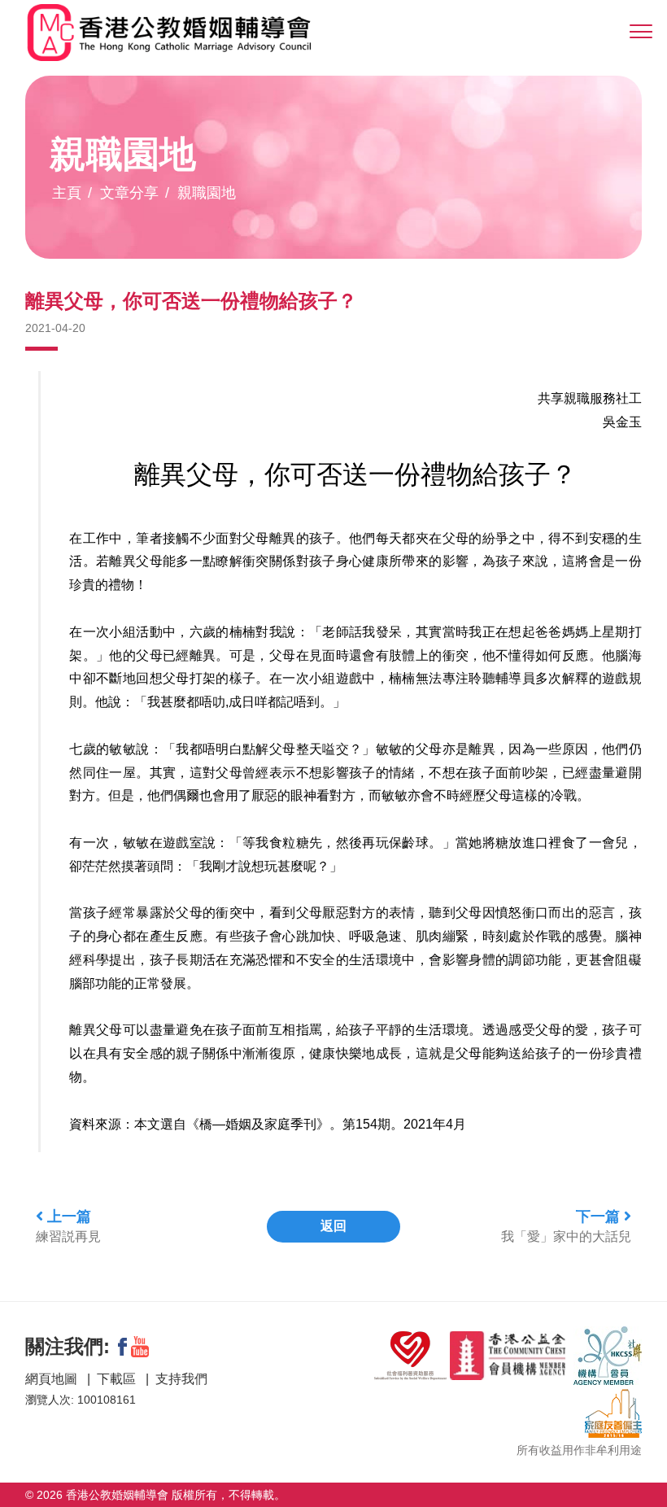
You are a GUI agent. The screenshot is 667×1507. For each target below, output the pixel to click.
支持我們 (181, 1379)
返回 (333, 1226)
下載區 (118, 1379)
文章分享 (129, 193)
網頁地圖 (53, 1379)
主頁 (66, 193)
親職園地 (206, 193)
